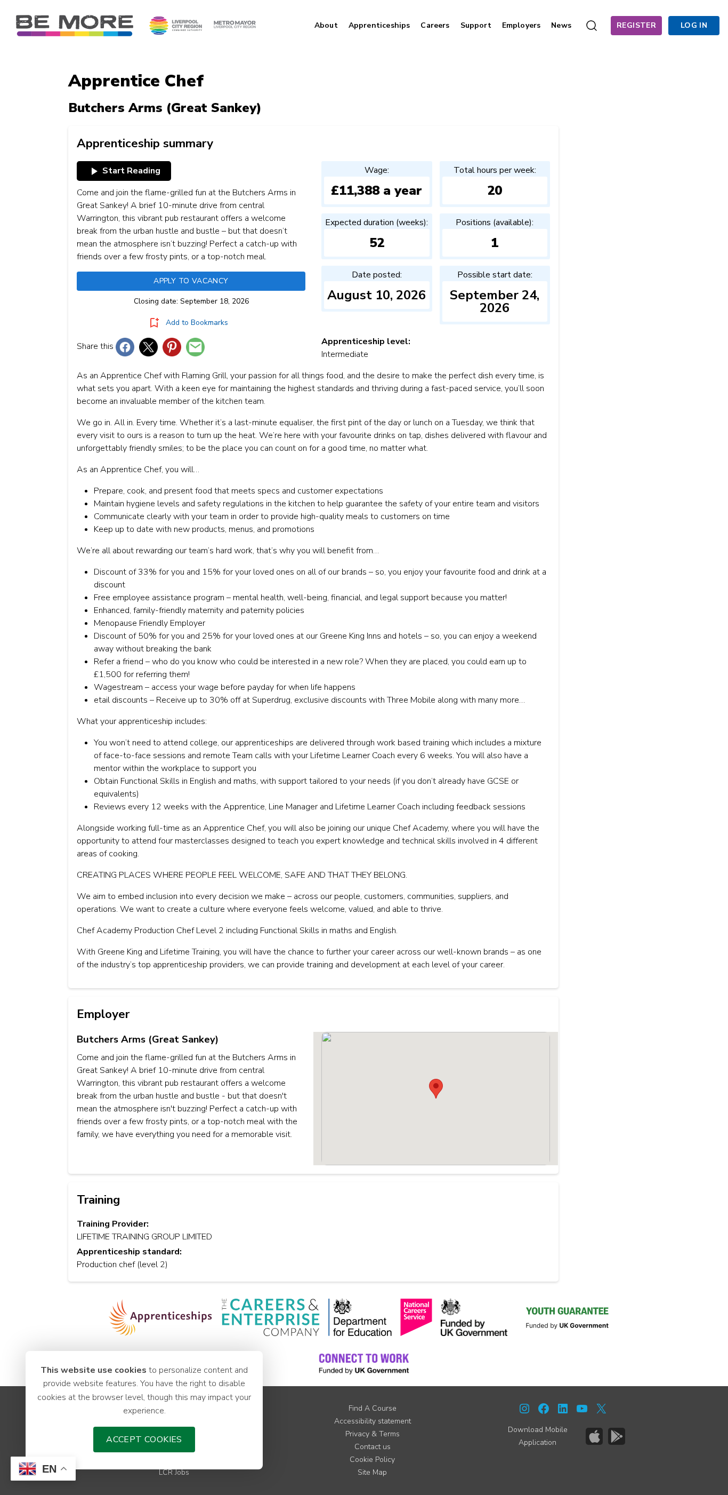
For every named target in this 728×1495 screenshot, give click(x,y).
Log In (694, 25)
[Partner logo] (202, 25)
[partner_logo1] (160, 1317)
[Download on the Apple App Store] (594, 1436)
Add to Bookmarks (197, 322)
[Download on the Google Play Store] (616, 1436)
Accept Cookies (144, 1439)
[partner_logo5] (474, 1317)
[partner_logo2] (270, 1317)
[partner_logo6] (568, 1317)
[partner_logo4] (416, 1317)
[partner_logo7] (363, 1363)
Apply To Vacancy (190, 281)
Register (636, 25)
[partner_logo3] (360, 1317)
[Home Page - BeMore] (74, 25)
